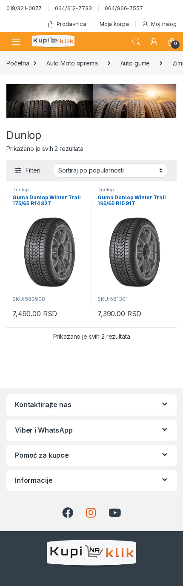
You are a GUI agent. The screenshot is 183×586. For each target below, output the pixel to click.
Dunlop (20, 190)
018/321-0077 (24, 8)
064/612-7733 (73, 8)
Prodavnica (71, 23)
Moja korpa (114, 23)
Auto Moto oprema (72, 63)
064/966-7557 (124, 8)
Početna (17, 63)
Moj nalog (164, 23)
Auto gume (135, 63)
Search (136, 41)
